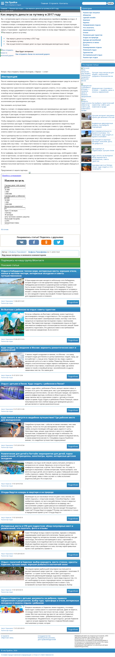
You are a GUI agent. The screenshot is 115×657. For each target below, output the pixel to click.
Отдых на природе (90, 37)
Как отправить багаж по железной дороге (33, 54)
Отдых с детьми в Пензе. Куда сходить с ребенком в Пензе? (32, 383)
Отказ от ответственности (43, 655)
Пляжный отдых (89, 50)
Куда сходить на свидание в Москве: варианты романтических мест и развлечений (38, 348)
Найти (110, 3)
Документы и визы (91, 42)
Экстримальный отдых (92, 55)
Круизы (86, 22)
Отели (85, 32)
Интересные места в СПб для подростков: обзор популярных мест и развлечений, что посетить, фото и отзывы (37, 527)
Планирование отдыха (92, 47)
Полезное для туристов (92, 35)
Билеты (86, 45)
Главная (44, 3)
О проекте (53, 3)
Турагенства (88, 52)
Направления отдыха (92, 25)
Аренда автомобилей (92, 40)
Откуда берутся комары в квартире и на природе (27, 492)
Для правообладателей (47, 639)
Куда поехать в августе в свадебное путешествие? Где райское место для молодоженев (38, 418)
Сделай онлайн (89, 17)
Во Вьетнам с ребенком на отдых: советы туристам (28, 309)
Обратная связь (7, 638)
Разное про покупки (91, 12)
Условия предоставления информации (16, 655)
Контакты (63, 3)
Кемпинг (86, 20)
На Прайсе (11, 2)
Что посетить (88, 27)
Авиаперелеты (89, 30)
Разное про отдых (7, 303)
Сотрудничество (44, 636)
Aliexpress (87, 15)
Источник (4, 229)
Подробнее (73, 302)
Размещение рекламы (46, 638)
